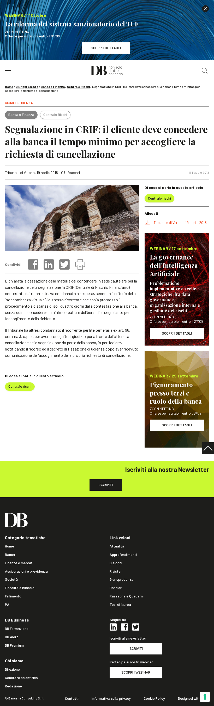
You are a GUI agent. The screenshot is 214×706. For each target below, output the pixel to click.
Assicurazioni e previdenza (26, 571)
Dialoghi (116, 563)
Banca (10, 554)
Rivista (115, 571)
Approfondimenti (123, 554)
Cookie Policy (154, 698)
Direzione (12, 669)
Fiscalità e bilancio (19, 588)
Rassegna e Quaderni (127, 596)
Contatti (72, 698)
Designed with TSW (193, 698)
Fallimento (13, 596)
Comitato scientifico (21, 678)
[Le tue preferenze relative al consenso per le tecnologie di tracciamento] (205, 697)
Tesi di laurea (120, 604)
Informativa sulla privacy (111, 698)
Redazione (13, 686)
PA (7, 604)
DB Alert (11, 637)
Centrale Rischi (78, 86)
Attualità (117, 546)
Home (9, 86)
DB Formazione (16, 628)
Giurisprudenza (27, 86)
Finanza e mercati (19, 563)
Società (11, 579)
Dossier (116, 588)
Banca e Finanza (53, 86)
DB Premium (14, 645)
